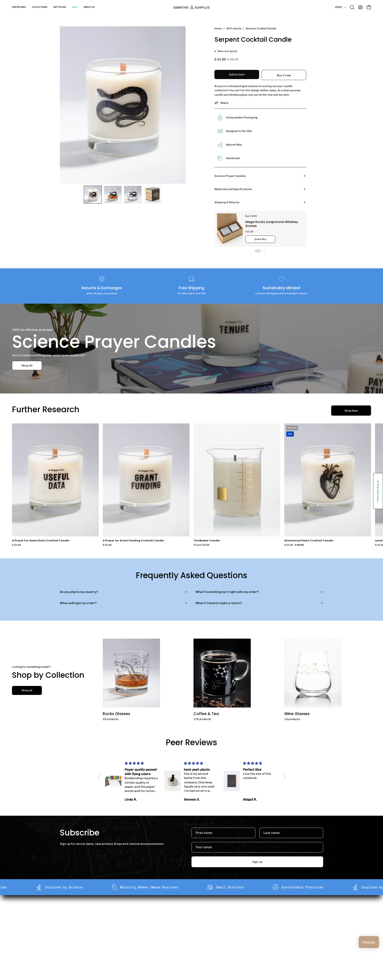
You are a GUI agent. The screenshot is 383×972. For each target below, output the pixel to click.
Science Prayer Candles (230, 175)
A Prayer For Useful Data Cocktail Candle (40, 540)
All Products (233, 28)
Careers (133, 928)
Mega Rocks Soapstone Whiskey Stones (271, 224)
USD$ (338, 7)
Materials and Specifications (233, 189)
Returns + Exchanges (197, 915)
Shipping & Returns (226, 202)
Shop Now (351, 410)
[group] (191, 484)
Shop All (27, 365)
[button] (19, 7)
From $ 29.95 (201, 545)
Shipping (188, 909)
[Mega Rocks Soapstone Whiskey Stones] (230, 228)
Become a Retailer (141, 922)
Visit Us (187, 934)
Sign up (257, 862)
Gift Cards (189, 922)
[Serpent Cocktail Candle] (93, 195)
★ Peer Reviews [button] (378, 491)
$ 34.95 (16, 545)
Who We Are (136, 909)
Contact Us (189, 928)
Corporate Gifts (139, 915)
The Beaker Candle (206, 540)
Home (218, 28)
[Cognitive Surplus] (191, 7)
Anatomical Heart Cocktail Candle (308, 540)
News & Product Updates (145, 934)
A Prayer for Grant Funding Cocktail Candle (133, 540)
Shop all (27, 690)
